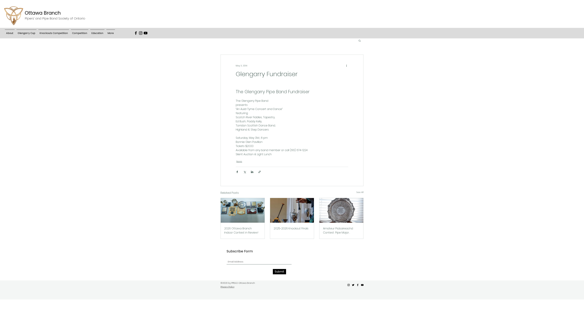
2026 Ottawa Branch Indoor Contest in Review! (241, 230)
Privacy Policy (227, 286)
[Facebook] (136, 33)
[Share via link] (259, 171)
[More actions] (346, 65)
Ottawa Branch (43, 12)
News (239, 161)
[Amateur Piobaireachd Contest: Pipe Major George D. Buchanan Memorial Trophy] (341, 210)
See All (359, 192)
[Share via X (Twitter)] (244, 171)
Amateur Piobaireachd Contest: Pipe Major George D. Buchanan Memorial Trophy (338, 230)
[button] (26, 32)
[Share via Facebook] (237, 171)
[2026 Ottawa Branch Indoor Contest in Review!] (243, 210)
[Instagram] (140, 33)
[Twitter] (353, 285)
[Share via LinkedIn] (252, 171)
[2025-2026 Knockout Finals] (292, 210)
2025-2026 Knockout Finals (291, 228)
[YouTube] (145, 33)
